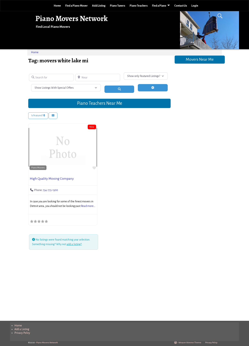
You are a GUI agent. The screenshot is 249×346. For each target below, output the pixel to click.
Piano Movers (38, 167)
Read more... (88, 206)
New (92, 127)
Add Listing (99, 5)
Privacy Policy (22, 332)
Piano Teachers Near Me (99, 103)
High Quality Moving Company (52, 178)
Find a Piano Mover (76, 5)
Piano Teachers (139, 5)
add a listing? (74, 244)
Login (194, 5)
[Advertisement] (99, 285)
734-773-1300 (50, 190)
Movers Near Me (200, 59)
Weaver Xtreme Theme (189, 342)
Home (57, 5)
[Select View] (53, 115)
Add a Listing (21, 329)
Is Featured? (37, 115)
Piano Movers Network (71, 18)
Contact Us (180, 5)
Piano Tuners (117, 5)
